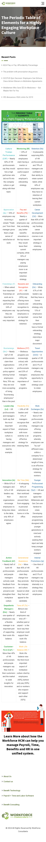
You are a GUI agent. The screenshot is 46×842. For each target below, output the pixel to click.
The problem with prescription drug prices (20, 72)
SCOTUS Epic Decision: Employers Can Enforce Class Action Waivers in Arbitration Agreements (22, 79)
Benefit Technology (12, 790)
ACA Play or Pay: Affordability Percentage (20, 65)
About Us (7, 776)
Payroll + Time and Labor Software (19, 796)
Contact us (8, 781)
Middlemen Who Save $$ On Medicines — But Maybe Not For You (22, 89)
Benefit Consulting (11, 805)
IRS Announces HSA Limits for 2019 (18, 97)
